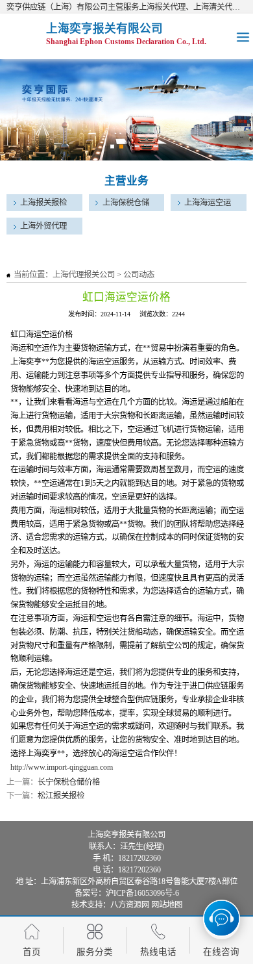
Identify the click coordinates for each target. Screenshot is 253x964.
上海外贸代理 (43, 226)
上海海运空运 (207, 202)
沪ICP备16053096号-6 (142, 893)
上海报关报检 (43, 202)
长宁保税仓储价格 (69, 782)
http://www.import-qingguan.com (61, 767)
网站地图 (166, 904)
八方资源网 (129, 904)
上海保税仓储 (125, 202)
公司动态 (138, 274)
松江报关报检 (61, 795)
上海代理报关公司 (84, 274)
